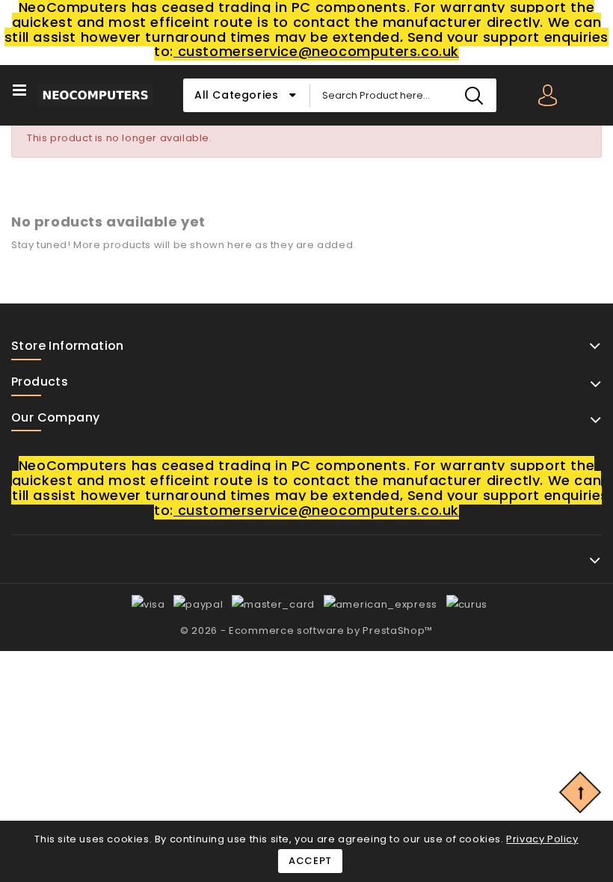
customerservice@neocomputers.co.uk (316, 51)
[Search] (474, 95)
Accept (310, 861)
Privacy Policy (542, 839)
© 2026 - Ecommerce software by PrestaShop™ (306, 630)
